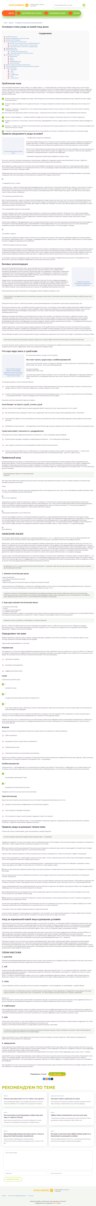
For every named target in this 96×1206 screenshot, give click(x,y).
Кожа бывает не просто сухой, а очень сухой (23, 45)
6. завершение (14, 78)
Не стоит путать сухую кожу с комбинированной (25, 43)
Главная (4, 1195)
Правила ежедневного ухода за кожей (17, 38)
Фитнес (77, 13)
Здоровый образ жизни (31, 13)
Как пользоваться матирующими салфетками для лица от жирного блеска (23, 1116)
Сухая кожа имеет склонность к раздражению (24, 46)
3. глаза (12, 73)
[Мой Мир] (49, 1079)
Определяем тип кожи (13, 55)
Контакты (30, 1195)
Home (5, 23)
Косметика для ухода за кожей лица (13, 152)
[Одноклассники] (47, 1079)
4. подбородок (14, 74)
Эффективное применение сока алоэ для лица (69, 1115)
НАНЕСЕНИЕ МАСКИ (12, 50)
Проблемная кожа (11, 36)
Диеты (11, 13)
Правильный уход (11, 48)
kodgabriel (18, 5)
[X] (52, 1079)
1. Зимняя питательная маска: (18, 51)
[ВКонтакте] (44, 1079)
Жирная (12, 60)
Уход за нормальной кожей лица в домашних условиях (22, 66)
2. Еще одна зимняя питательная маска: (21, 53)
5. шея (11, 76)
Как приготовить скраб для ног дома (65, 1099)
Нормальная (13, 56)
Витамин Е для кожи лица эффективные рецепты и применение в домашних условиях (71, 1135)
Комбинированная (15, 61)
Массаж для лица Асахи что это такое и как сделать (24, 1099)
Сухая (11, 58)
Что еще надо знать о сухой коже (16, 41)
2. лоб (11, 71)
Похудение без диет (57, 13)
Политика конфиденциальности (17, 1195)
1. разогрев (13, 69)
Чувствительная (14, 63)
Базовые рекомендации (13, 40)
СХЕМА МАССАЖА (11, 68)
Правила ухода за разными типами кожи (18, 64)
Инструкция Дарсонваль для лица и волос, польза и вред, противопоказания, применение (24, 1135)
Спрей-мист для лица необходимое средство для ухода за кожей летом (82, 283)
